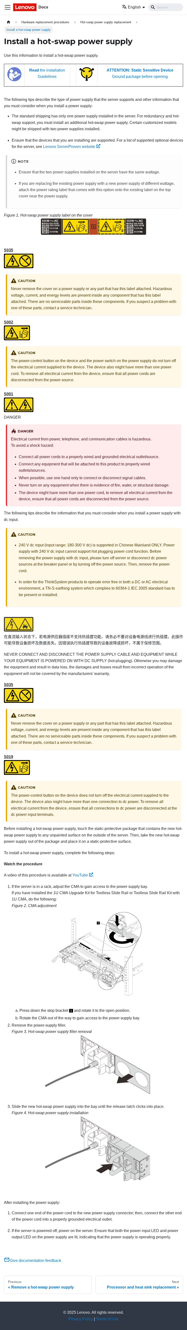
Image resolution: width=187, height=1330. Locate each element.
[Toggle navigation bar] (7, 7)
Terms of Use (107, 1319)
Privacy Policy (80, 1319)
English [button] (134, 7)
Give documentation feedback (35, 1260)
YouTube (80, 875)
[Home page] (8, 22)
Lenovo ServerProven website (69, 147)
